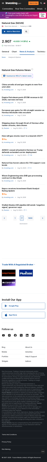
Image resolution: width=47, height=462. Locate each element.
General (5, 51)
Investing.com (8, 90)
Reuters (6, 128)
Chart (14, 51)
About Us (28, 347)
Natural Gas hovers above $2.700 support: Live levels (23, 164)
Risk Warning (6, 449)
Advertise (29, 352)
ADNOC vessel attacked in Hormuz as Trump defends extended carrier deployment (22, 151)
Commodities (7, 9)
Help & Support (31, 356)
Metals (39, 9)
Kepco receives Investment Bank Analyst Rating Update (20, 189)
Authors (28, 361)
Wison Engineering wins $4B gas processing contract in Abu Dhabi (22, 177)
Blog (3, 347)
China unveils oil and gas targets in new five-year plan (22, 85)
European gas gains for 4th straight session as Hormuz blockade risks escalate (23, 111)
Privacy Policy (6, 442)
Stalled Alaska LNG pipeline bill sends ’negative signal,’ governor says (23, 206)
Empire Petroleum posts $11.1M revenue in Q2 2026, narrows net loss (22, 98)
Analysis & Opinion (14, 57)
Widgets (5, 361)
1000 (30, 218)
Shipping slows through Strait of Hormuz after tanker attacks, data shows (23, 124)
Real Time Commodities (25, 9)
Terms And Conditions (9, 434)
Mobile (4, 352)
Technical (41, 51)
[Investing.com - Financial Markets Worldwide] (13, 3)
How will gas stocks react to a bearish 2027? (22, 136)
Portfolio (5, 356)
